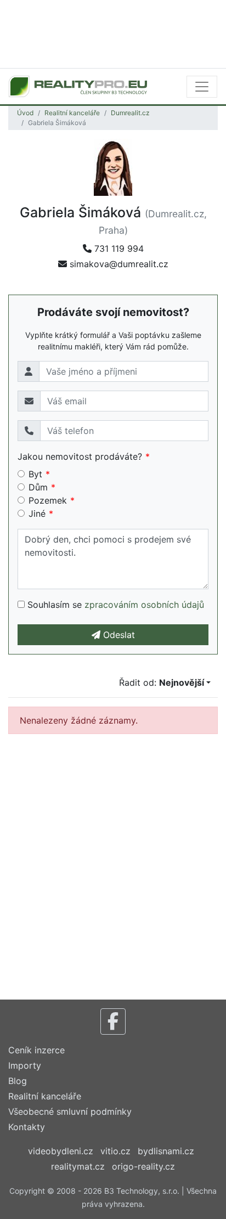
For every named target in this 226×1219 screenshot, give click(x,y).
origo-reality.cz (143, 1166)
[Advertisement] (113, 33)
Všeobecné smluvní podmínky (70, 1111)
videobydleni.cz (60, 1150)
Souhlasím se (114, 604)
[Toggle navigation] (202, 87)
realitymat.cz (78, 1166)
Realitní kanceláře (72, 113)
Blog (17, 1080)
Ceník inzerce (36, 1050)
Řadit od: (161, 682)
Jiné (37, 513)
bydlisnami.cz (166, 1150)
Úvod (25, 113)
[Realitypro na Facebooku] (113, 1021)
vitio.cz (115, 1150)
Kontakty (26, 1126)
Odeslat (117, 634)
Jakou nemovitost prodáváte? (80, 456)
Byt (35, 474)
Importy (24, 1065)
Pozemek (48, 500)
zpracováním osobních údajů (144, 604)
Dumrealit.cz (130, 113)
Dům (38, 487)
